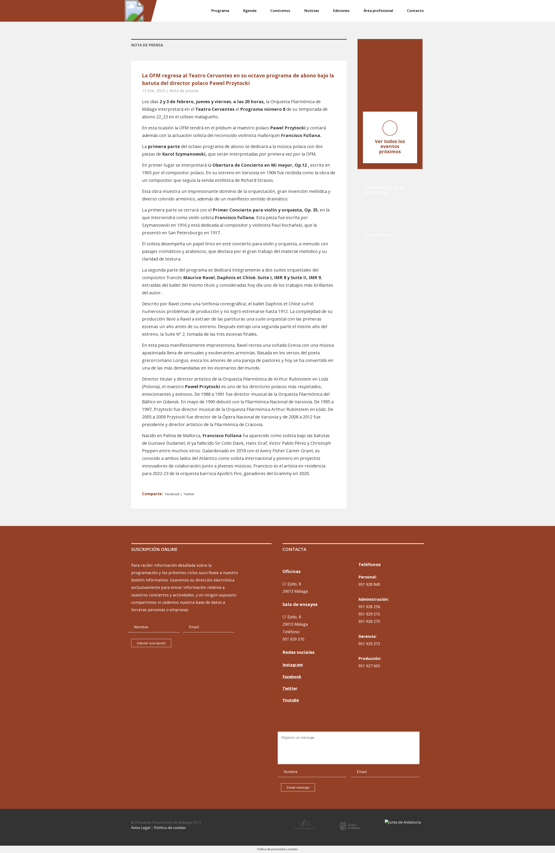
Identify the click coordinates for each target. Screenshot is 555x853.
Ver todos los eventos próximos (390, 146)
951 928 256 (369, 606)
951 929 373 (369, 643)
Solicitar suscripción (151, 643)
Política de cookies (170, 827)
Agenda (249, 11)
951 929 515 (369, 614)
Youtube (290, 700)
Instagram (292, 664)
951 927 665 (369, 665)
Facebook (172, 494)
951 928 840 (369, 584)
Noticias (311, 11)
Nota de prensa (183, 90)
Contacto (415, 11)
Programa (220, 11)
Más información (378, 234)
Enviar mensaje (298, 787)
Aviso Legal (140, 827)
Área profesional (378, 11)
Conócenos (280, 11)
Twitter (188, 494)
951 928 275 (369, 621)
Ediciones (341, 11)
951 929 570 (293, 639)
